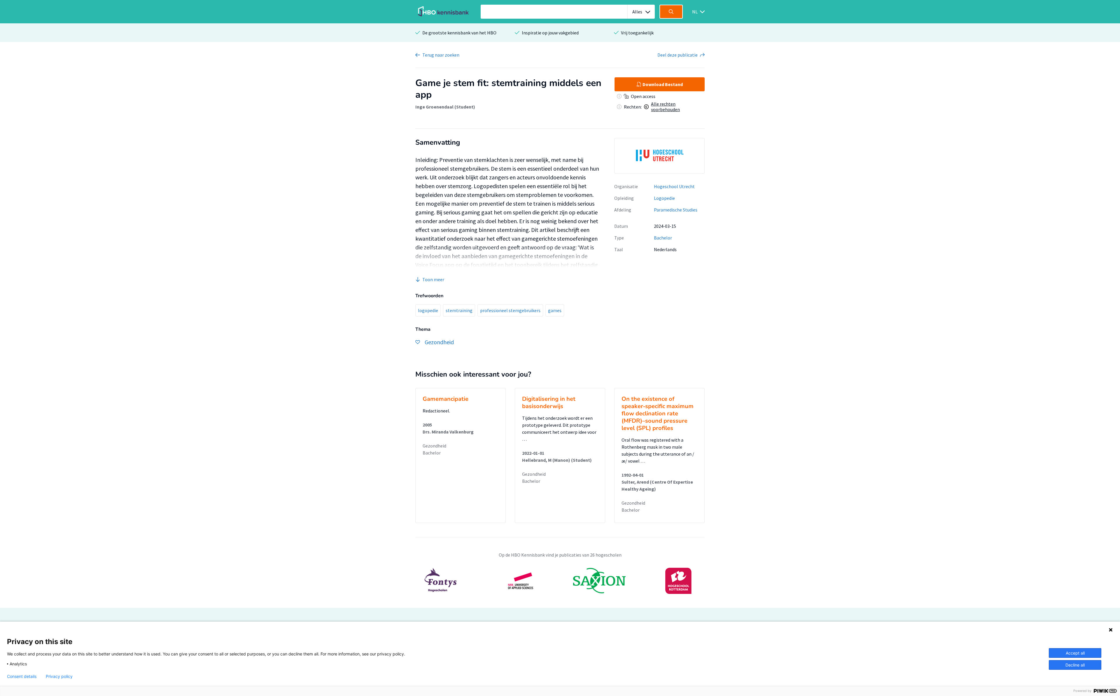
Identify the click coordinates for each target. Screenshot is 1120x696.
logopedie (428, 310)
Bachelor (663, 237)
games (554, 310)
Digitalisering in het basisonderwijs (548, 402)
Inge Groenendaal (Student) (445, 107)
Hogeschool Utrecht (674, 186)
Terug (440, 54)
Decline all (1075, 664)
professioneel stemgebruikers (510, 310)
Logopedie (664, 198)
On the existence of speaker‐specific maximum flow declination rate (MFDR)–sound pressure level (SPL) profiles (658, 413)
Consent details (21, 676)
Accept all (1075, 652)
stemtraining (459, 310)
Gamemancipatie (445, 399)
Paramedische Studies (675, 209)
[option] (659, 156)
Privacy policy (59, 676)
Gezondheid (434, 446)
